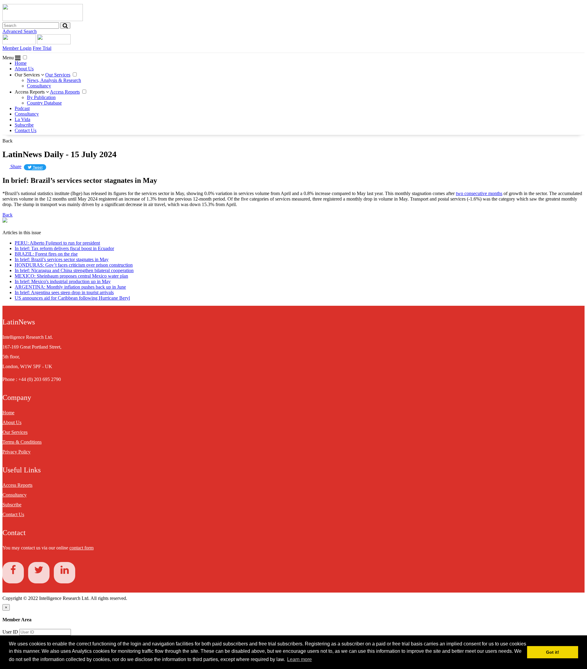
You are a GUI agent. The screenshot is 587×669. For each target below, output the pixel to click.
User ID (10, 631)
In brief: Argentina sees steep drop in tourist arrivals (64, 292)
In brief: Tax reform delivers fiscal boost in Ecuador (64, 248)
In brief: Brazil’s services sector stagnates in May (62, 259)
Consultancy (39, 85)
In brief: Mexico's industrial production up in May (63, 281)
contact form (81, 547)
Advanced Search (19, 31)
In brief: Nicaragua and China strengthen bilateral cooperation (74, 270)
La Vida (22, 119)
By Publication (41, 97)
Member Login (16, 48)
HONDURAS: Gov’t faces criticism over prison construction (74, 265)
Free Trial (42, 48)
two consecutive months (479, 193)
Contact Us (25, 130)
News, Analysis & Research (54, 80)
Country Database (44, 102)
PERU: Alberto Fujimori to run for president (57, 243)
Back (7, 140)
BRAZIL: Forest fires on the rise (46, 254)
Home (21, 63)
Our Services (28, 74)
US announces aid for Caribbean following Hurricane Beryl (72, 298)
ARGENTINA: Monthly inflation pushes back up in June (70, 287)
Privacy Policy (16, 451)
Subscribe (24, 125)
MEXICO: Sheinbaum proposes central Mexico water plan (71, 276)
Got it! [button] (552, 652)
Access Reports (30, 91)
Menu (8, 57)
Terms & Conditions (22, 442)
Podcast (22, 108)
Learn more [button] (299, 659)
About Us (24, 68)
